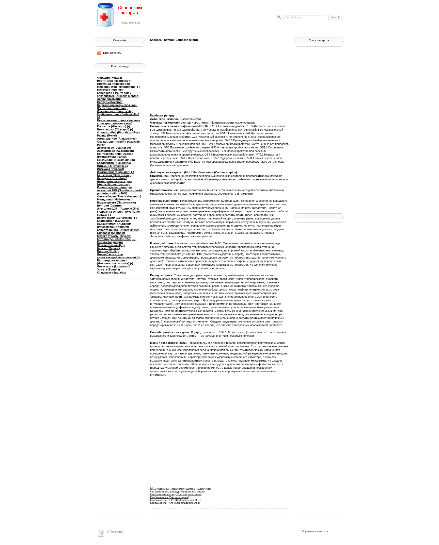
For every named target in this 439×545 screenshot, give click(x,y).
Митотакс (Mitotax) (110, 89)
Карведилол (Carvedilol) (114, 220)
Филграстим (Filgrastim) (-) (115, 172)
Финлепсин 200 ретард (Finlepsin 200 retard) (177, 491)
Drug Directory (112, 52)
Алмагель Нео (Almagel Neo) (117, 138)
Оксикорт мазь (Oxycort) (114, 235)
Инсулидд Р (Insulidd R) (113, 83)
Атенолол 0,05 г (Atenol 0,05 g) (118, 208)
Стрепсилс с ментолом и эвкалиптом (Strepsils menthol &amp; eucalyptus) (118, 95)
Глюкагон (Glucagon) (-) (113, 126)
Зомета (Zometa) (108, 269)
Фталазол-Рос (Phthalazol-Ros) (118, 132)
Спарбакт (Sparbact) (111, 232)
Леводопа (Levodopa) (112, 178)
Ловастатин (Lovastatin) (113, 266)
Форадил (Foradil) (109, 77)
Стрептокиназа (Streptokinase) (118, 229)
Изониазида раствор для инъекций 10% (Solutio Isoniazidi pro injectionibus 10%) (120, 190)
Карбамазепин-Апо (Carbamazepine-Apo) (175, 502)
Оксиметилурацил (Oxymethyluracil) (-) (111, 244)
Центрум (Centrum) (110, 205)
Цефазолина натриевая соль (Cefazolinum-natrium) (117, 107)
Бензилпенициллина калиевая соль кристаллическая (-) (118, 122)
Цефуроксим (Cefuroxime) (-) (117, 217)
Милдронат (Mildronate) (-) (115, 199)
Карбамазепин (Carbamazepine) (169, 497)
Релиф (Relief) (107, 135)
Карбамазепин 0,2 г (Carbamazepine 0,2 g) (176, 500)
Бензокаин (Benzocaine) (114, 175)
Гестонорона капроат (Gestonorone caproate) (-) (115, 262)
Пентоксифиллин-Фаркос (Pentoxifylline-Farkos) (115, 155)
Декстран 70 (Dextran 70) (114, 147)
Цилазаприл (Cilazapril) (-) (115, 129)
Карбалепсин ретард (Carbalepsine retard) (175, 494)
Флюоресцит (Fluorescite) (115, 111)
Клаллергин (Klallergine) (114, 162)
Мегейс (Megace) (108, 248)
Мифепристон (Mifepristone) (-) (118, 86)
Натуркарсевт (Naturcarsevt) (116, 202)
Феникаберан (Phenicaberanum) (119, 196)
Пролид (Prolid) (108, 251)
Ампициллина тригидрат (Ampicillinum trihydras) (114, 183)
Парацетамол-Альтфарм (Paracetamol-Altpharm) (114, 225)
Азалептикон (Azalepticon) (115, 150)
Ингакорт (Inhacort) (110, 169)
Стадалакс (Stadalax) (111, 272)
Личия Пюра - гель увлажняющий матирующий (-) (118, 256)
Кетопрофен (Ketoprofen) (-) (116, 239)
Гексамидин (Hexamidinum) (116, 159)
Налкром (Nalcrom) (110, 102)
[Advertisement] (316, 126)
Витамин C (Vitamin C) (112, 165)
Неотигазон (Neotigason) (114, 80)
